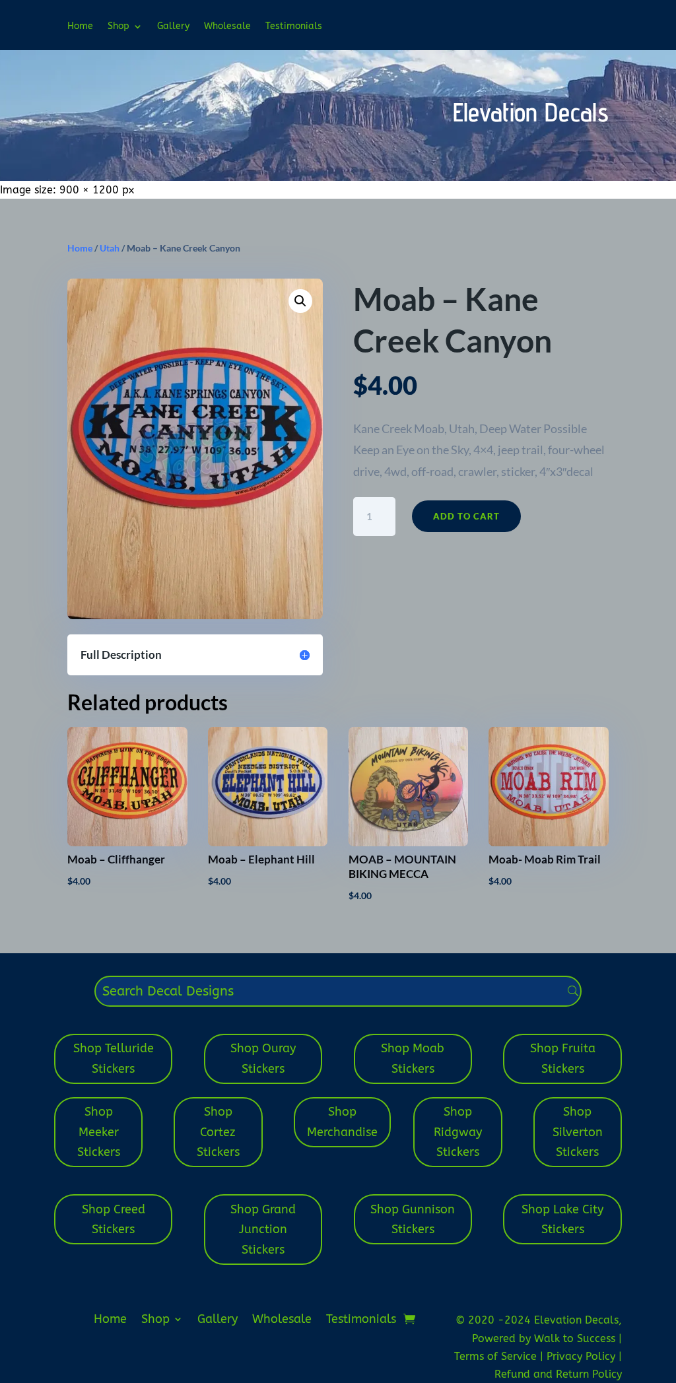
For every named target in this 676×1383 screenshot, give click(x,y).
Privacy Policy (583, 1356)
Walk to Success (576, 1338)
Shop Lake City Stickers (562, 1219)
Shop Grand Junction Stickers (263, 1229)
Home (80, 27)
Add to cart (466, 516)
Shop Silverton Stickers (578, 1131)
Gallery (173, 27)
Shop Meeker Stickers (98, 1131)
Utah (109, 247)
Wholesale (227, 27)
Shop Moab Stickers (412, 1058)
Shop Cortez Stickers (218, 1131)
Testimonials (293, 27)
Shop (118, 27)
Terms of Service (497, 1356)
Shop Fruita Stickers (562, 1058)
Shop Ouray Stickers (263, 1058)
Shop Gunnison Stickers (412, 1219)
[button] (300, 301)
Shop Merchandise (342, 1121)
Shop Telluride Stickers (113, 1058)
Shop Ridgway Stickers (458, 1131)
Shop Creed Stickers (113, 1219)
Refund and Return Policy (558, 1374)
